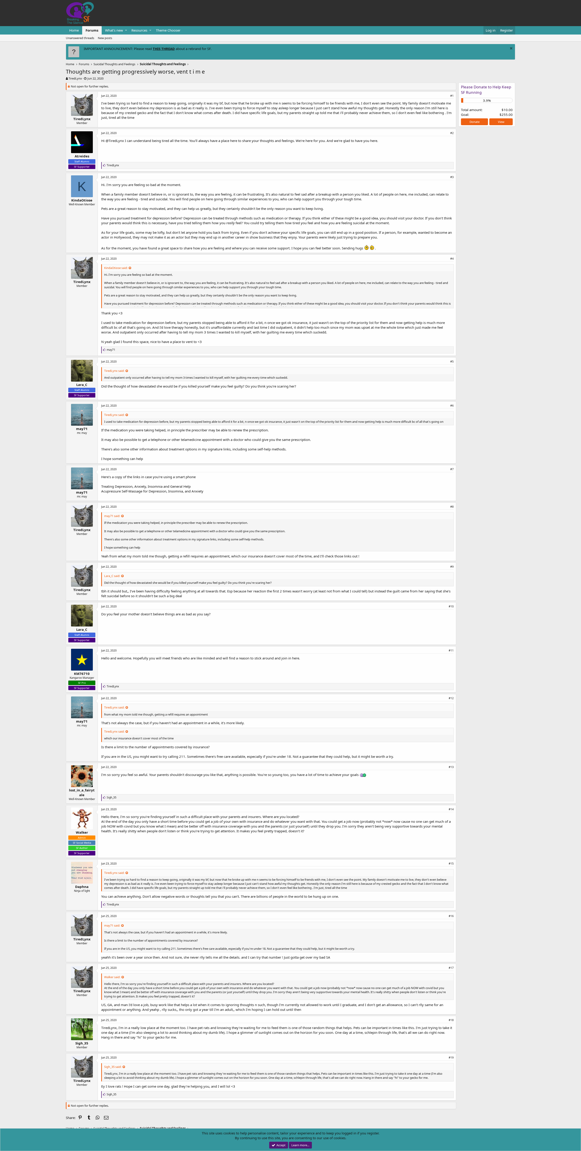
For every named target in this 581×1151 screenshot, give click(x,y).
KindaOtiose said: (116, 268)
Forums (92, 30)
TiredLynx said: (114, 371)
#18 (451, 1020)
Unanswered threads (80, 38)
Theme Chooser (168, 30)
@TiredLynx (115, 140)
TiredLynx (75, 78)
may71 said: (112, 516)
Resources (139, 30)
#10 (451, 606)
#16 (451, 916)
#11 (451, 650)
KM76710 (82, 673)
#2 (452, 133)
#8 (452, 507)
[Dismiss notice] (511, 48)
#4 (452, 259)
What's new (114, 30)
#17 (451, 968)
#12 (451, 698)
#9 (452, 567)
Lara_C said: (112, 576)
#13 (451, 767)
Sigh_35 (81, 1043)
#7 (452, 469)
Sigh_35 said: (112, 1067)
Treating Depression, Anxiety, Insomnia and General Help (146, 486)
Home (74, 30)
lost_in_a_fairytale (82, 792)
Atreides (82, 156)
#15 (451, 863)
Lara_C (81, 384)
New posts (105, 38)
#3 (452, 177)
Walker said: (112, 977)
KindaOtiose (81, 200)
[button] (126, 30)
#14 (451, 809)
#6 (452, 406)
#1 (452, 96)
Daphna (82, 886)
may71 (82, 428)
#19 (451, 1057)
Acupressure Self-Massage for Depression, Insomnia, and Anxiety (152, 491)
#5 (452, 361)
